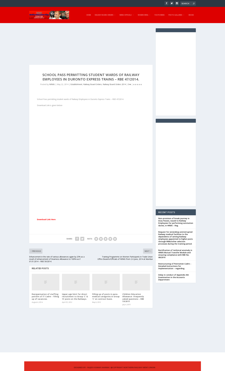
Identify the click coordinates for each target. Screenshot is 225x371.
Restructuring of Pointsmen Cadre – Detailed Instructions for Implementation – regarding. (174, 266)
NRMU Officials (126, 15)
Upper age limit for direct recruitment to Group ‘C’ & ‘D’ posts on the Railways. (75, 296)
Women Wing (143, 15)
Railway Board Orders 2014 (114, 84)
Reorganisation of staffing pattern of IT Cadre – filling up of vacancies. (45, 296)
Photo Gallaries (175, 15)
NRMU (52, 84)
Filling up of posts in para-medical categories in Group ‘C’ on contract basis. (106, 296)
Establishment (76, 84)
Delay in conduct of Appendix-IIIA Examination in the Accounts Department (173, 277)
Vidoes (191, 15)
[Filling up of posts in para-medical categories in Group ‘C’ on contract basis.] (106, 282)
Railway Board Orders (104, 15)
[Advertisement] (91, 46)
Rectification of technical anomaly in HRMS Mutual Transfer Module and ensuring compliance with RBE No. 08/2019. (175, 254)
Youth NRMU (159, 15)
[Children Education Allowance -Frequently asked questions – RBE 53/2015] (136, 282)
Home (88, 15)
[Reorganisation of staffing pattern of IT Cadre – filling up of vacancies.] (45, 282)
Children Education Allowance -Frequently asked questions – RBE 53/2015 (133, 298)
